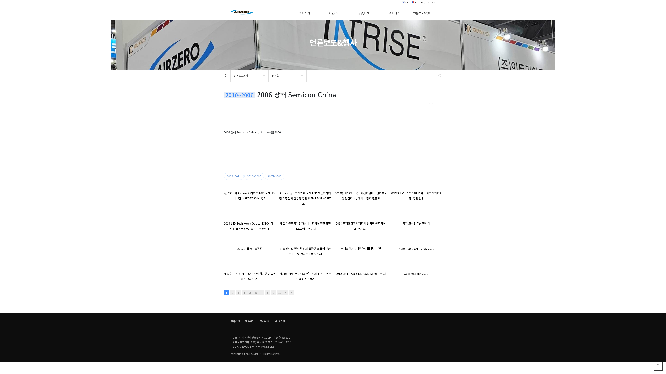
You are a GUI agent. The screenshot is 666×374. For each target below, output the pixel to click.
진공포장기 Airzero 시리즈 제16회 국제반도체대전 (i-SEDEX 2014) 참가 (250, 195)
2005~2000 (274, 176)
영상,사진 (363, 12)
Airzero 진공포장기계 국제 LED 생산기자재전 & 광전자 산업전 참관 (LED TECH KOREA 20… (305, 198)
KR (406, 2)
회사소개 (304, 12)
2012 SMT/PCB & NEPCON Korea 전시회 (361, 273)
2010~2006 (254, 176)
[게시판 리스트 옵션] (439, 106)
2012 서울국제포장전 (249, 248)
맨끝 (291, 292)
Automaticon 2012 (416, 273)
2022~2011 (234, 176)
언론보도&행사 (422, 12)
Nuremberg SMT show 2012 (416, 248)
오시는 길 (265, 321)
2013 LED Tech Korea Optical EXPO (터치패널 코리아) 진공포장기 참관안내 (250, 226)
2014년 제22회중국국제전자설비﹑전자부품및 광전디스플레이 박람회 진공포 (361, 195)
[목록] (431, 106)
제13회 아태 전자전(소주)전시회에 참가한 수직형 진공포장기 (305, 276)
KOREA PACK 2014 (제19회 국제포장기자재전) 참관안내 (416, 195)
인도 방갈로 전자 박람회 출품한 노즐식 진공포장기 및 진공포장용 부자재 (305, 251)
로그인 (281, 321)
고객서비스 (393, 12)
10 (279, 292)
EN (415, 2)
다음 (285, 292)
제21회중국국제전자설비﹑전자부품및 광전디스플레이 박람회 (305, 226)
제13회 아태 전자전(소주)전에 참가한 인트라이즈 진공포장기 (250, 276)
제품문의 (249, 321)
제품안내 (333, 12)
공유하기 (437, 75)
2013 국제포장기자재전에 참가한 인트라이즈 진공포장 (361, 226)
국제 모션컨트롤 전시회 (416, 223)
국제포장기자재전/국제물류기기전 (361, 248)
